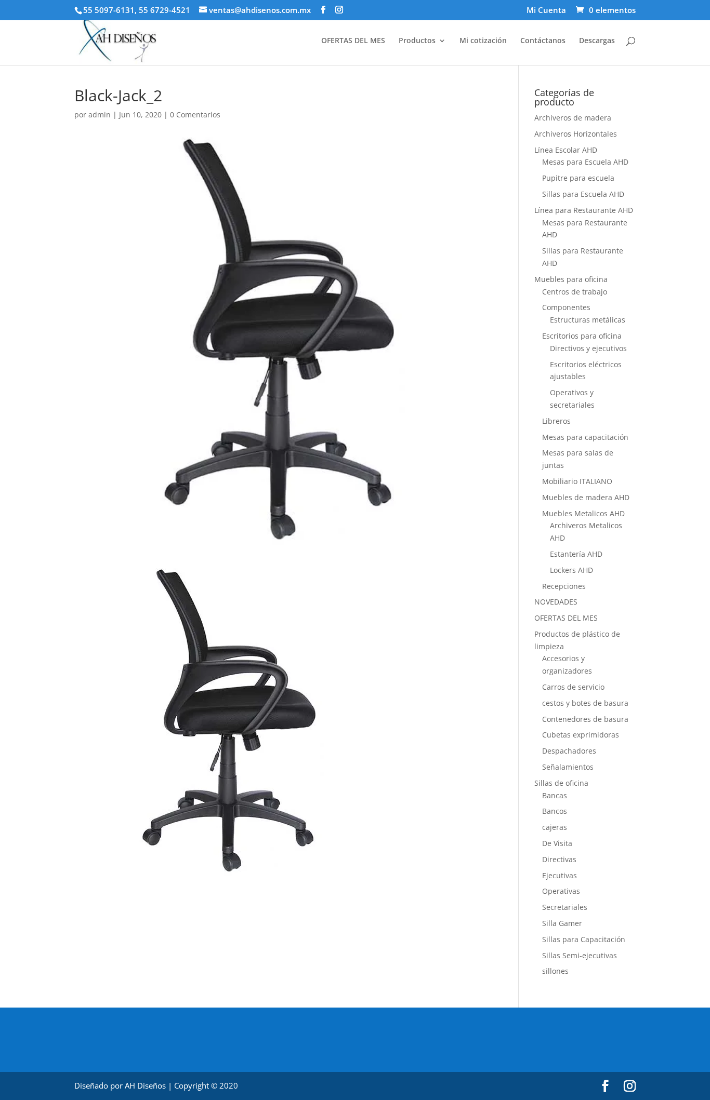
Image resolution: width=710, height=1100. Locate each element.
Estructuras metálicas (587, 320)
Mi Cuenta (546, 10)
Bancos (554, 811)
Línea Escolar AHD (565, 150)
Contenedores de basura (585, 719)
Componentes (566, 307)
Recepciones (564, 586)
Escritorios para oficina (582, 336)
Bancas (554, 795)
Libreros (556, 421)
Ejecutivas (559, 875)
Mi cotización (483, 41)
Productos (417, 41)
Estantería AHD (576, 554)
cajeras (554, 827)
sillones (555, 971)
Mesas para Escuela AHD (585, 162)
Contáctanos (543, 41)
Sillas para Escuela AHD (583, 194)
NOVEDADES (555, 602)
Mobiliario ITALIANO (577, 481)
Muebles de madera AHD (585, 497)
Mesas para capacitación (585, 437)
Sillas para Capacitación (583, 939)
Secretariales (564, 907)
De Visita (557, 843)
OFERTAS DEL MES (353, 41)
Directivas (559, 859)
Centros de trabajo (574, 292)
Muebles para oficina (571, 279)
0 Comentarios (195, 114)
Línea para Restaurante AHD (583, 210)
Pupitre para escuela (578, 178)
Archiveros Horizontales (575, 134)
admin (99, 114)
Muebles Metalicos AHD (583, 513)
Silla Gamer (562, 923)
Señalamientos (568, 767)
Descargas (597, 41)
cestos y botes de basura (585, 703)
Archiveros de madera (572, 118)
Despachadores (569, 751)
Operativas (561, 891)
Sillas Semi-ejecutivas (579, 955)
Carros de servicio (573, 687)
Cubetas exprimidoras (580, 735)
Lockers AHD (571, 570)
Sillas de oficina (561, 783)
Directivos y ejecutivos (588, 348)
